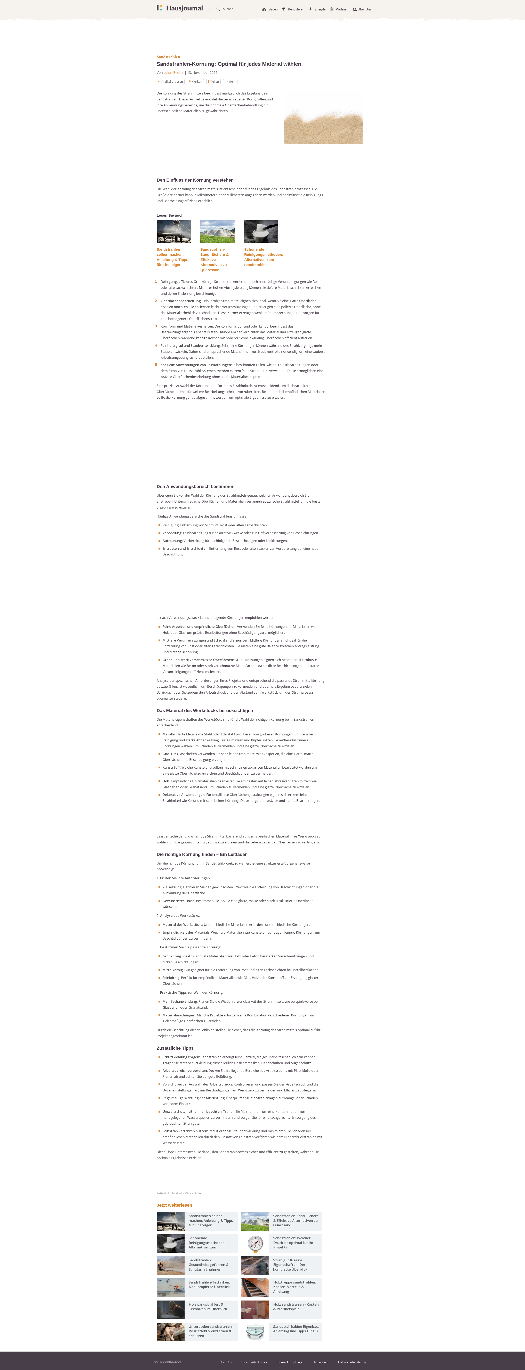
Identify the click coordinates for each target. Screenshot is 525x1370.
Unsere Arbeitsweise (254, 1362)
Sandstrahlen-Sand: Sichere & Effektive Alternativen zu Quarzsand (214, 259)
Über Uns (364, 9)
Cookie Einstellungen (290, 1362)
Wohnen (342, 9)
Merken (197, 81)
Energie (320, 9)
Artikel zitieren (172, 81)
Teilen (214, 81)
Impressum (321, 1362)
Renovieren (296, 9)
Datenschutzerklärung (352, 1362)
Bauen (273, 9)
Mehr (232, 81)
